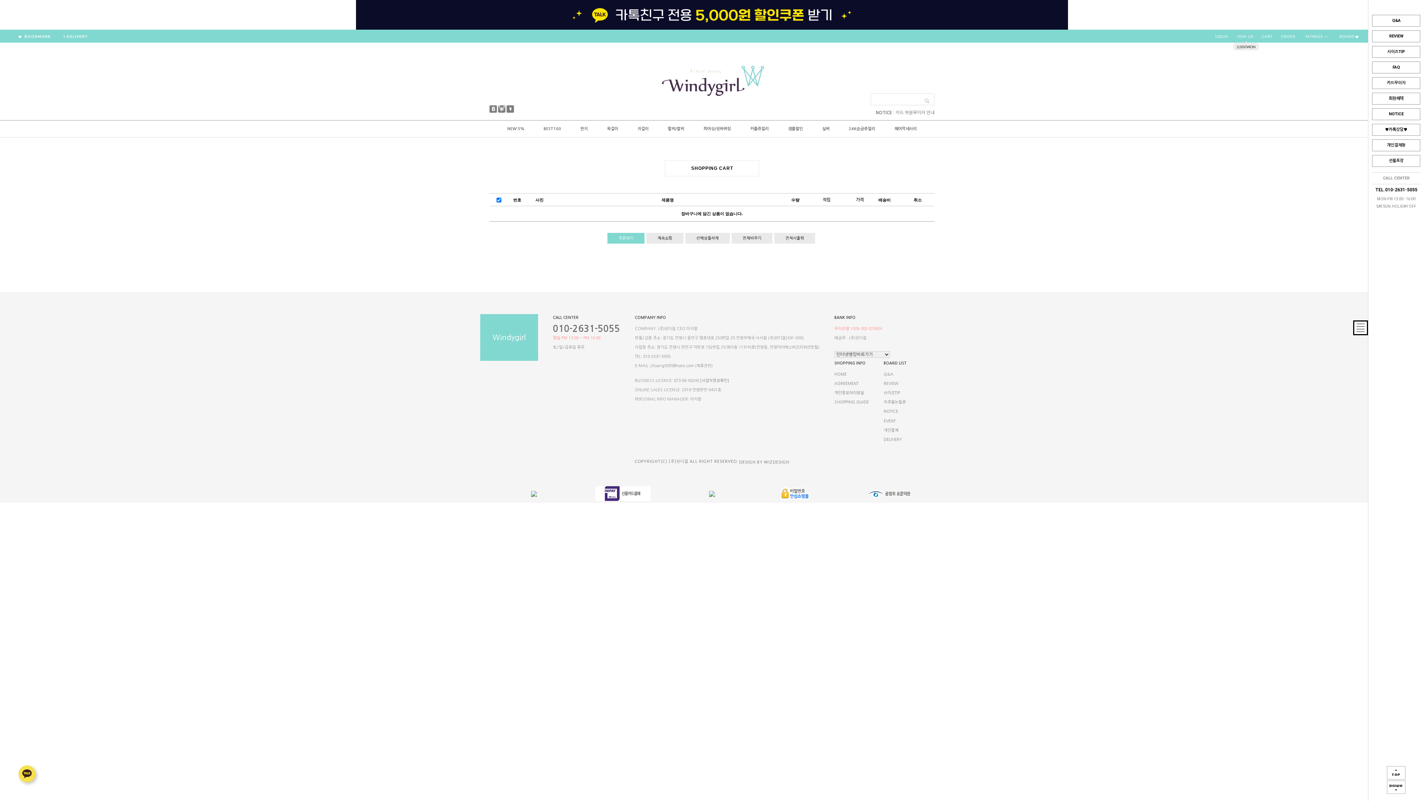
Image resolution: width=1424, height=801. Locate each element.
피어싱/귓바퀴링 (717, 129)
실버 (826, 129)
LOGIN (1221, 36)
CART (1267, 36)
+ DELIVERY (75, 36)
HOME (840, 374)
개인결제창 (1396, 145)
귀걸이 (643, 129)
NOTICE (1396, 114)
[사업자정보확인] (714, 381)
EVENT (890, 421)
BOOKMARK (37, 36)
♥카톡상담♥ (1396, 129)
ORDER (1288, 36)
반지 (584, 129)
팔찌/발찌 (676, 129)
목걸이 (612, 129)
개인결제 (891, 430)
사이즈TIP (1396, 51)
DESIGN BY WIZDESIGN (764, 461)
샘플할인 (795, 129)
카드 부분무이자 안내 (915, 113)
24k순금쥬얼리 (862, 129)
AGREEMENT (846, 384)
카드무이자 (1396, 82)
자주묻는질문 (895, 402)
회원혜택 (1396, 98)
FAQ (1396, 67)
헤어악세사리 (905, 129)
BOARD (1347, 36)
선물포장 (1396, 160)
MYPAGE (1314, 36)
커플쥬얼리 (759, 129)
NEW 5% (515, 129)
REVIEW (1396, 36)
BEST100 (552, 129)
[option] (712, 15)
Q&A (1396, 20)
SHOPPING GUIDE (851, 402)
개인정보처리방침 (849, 393)
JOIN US (1245, 36)
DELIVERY (893, 440)
